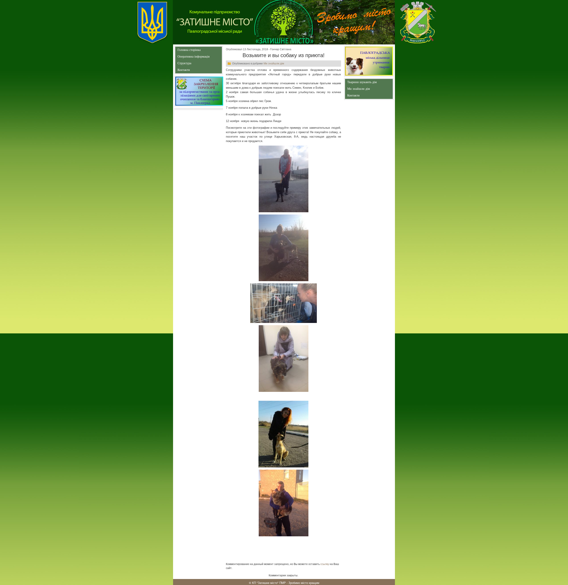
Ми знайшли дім (274, 63)
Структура (192, 64)
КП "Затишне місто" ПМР (269, 583)
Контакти (194, 70)
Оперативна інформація (193, 57)
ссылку (324, 564)
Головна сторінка (189, 50)
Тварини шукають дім (362, 83)
